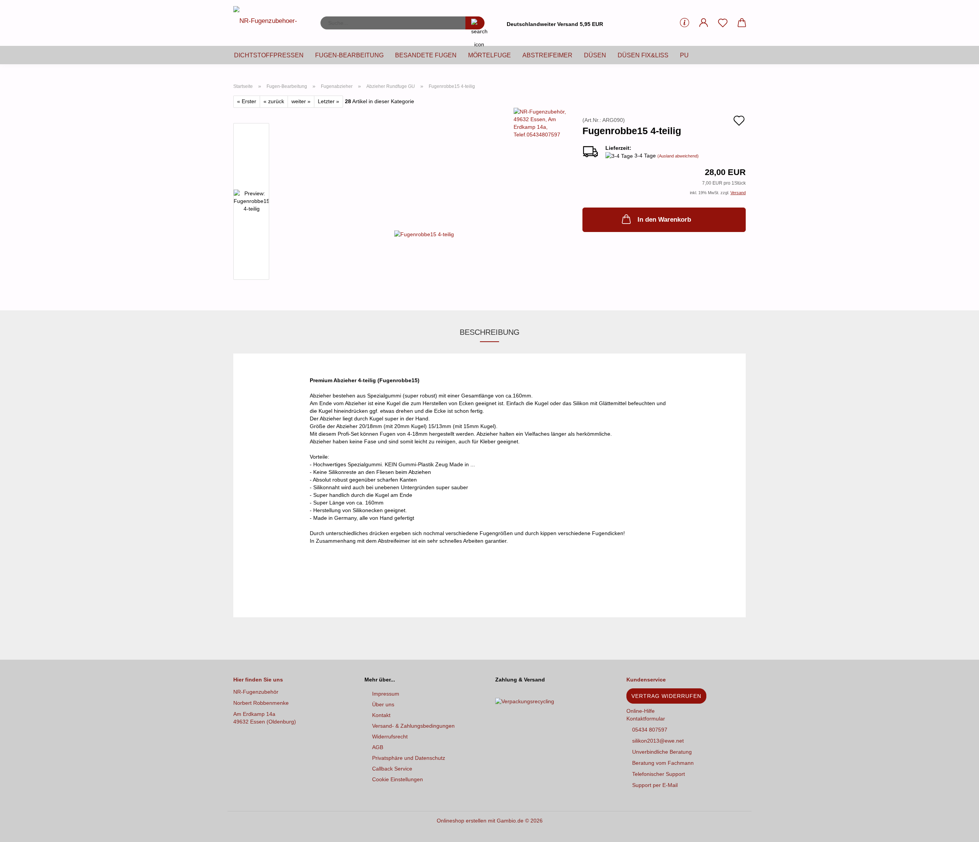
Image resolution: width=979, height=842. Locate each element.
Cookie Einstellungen (397, 779)
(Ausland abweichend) (678, 156)
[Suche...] (475, 22)
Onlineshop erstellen (461, 821)
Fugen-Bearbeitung (349, 55)
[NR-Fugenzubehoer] (271, 23)
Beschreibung (490, 332)
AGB (377, 747)
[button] (703, 23)
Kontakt (381, 715)
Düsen (595, 55)
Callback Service (392, 769)
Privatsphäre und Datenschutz (408, 758)
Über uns (383, 704)
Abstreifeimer (547, 55)
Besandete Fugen (426, 55)
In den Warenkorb (664, 219)
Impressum (385, 694)
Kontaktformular (645, 718)
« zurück (273, 101)
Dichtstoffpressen (269, 55)
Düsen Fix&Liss (643, 55)
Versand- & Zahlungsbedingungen (413, 726)
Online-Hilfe (640, 711)
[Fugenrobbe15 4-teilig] (424, 233)
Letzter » (328, 101)
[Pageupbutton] (957, 830)
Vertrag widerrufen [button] (666, 696)
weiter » (301, 101)
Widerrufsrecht (390, 736)
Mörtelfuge (489, 55)
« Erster (246, 101)
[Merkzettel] (722, 23)
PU (684, 55)
